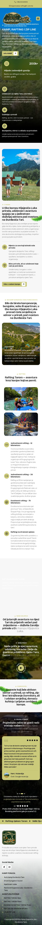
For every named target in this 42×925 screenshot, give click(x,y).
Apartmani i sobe (10, 884)
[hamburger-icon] (38, 18)
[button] (17, 793)
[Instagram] (9, 867)
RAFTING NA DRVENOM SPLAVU (16, 908)
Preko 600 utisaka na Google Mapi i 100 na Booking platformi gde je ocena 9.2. (21, 810)
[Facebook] (4, 867)
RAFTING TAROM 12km (12, 898)
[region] (21, 346)
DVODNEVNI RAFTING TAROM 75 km (17, 905)
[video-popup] (21, 668)
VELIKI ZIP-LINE (9, 912)
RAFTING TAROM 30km (12, 901)
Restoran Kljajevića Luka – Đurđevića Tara (18, 889)
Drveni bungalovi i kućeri (13, 881)
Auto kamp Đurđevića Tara (14, 877)
